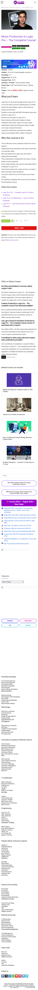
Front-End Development (8, 681)
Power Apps (10, 903)
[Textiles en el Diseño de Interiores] (19, 405)
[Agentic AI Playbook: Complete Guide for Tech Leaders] (19, 380)
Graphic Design (5, 718)
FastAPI (3, 730)
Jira (7, 831)
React (3, 687)
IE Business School (6, 767)
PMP (2, 790)
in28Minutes (5, 856)
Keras (5, 727)
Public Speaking (6, 940)
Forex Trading (5, 893)
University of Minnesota (8, 747)
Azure (6, 801)
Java (2, 812)
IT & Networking (6, 919)
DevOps (4, 792)
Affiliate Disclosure (6, 957)
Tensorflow (13, 725)
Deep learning (5, 725)
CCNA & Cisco (5, 785)
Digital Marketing (6, 719)
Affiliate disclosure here (12, 240)
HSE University (5, 759)
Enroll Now (19, 228)
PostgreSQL (11, 686)
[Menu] (2, 2)
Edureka (28, 625)
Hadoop (12, 703)
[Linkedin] (23, 976)
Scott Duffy (4, 850)
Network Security (6, 924)
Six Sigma (10, 790)
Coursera (10, 620)
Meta (2, 755)
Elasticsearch (5, 803)
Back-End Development (8, 682)
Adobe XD (4, 716)
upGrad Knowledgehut (7, 965)
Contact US (16, 987)
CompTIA (4, 787)
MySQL (11, 684)
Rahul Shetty (5, 863)
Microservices (5, 804)
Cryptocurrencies (6, 897)
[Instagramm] (9, 976)
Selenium (4, 830)
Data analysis (5, 697)
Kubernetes (9, 798)
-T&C (34, 987)
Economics (4, 890)
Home (2, 7)
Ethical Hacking (5, 922)
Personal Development (9, 929)
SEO (13, 719)
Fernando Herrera (6, 871)
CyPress (9, 830)
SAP (2, 908)
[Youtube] (16, 976)
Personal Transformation (8, 936)
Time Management (7, 933)
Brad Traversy (5, 853)
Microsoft (4, 770)
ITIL (6, 790)
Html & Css (4, 711)
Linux (2, 909)
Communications (6, 941)
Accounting (4, 889)
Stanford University (7, 750)
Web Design (5, 707)
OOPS (3, 817)
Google (3, 788)
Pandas (3, 700)
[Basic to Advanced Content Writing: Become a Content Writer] (19, 428)
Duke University (5, 762)
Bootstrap (8, 713)
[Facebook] (2, 976)
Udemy (23, 48)
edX (10, 625)
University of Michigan (7, 764)
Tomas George (16, 48)
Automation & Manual (7, 828)
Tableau (3, 904)
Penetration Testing (7, 926)
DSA (2, 815)
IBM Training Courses (7, 749)
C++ (6, 812)
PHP (2, 814)
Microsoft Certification (7, 783)
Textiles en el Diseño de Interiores (14, 414)
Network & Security (8, 915)
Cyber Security (5, 921)
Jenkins (3, 796)
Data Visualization (15, 697)
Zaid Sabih (4, 870)
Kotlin (3, 819)
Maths (8, 730)
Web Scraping (5, 826)
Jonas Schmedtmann (7, 867)
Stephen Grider (5, 873)
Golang (7, 820)
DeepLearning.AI (6, 769)
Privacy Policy (29, 987)
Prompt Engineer (12, 729)
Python (3, 702)
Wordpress (4, 714)
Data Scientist (6, 691)
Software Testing (7, 822)
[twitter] (6, 976)
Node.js (3, 689)
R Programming (6, 734)
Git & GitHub (4, 684)
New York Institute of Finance (9, 754)
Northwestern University (8, 745)
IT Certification (6, 778)
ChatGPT (4, 729)
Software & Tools (7, 899)
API (10, 833)
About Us (4, 952)
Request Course (6, 955)
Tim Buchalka (5, 851)
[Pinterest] (19, 976)
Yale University (5, 744)
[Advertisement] (19, 260)
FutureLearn (28, 620)
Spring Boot (14, 689)
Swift (3, 820)
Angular (7, 687)
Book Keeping (5, 895)
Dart (6, 819)
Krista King (4, 875)
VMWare (3, 911)
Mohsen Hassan (6, 855)
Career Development (7, 935)
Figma (9, 716)
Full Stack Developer (8, 677)
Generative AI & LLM (7, 732)
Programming (6, 808)
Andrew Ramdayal (6, 865)
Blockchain (15, 897)
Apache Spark (5, 703)
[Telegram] (26, 976)
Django (8, 689)
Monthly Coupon (11, 357)
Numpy (8, 700)
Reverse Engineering (7, 927)
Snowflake (4, 906)
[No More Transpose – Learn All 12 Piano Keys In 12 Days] (19, 453)
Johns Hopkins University (8, 760)
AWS (2, 801)
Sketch (14, 716)
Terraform (4, 799)
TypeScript (7, 814)
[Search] (35, 2)
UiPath (3, 831)
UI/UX (3, 713)
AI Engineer (5, 721)
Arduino (9, 911)
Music (14, 45)
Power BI (4, 903)
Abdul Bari (4, 858)
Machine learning (6, 695)
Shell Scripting (9, 909)
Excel (8, 904)
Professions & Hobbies (23, 45)
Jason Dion (4, 848)
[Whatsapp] (13, 976)
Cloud (10, 801)
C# (8, 812)
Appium (3, 835)
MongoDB (4, 686)
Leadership (4, 938)
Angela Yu (4, 845)
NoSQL (6, 698)
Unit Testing (4, 833)
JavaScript (11, 711)
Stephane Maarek (6, 846)
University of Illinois (6, 752)
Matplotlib (14, 700)
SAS (7, 702)
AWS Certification (6, 782)
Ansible (10, 799)
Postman (9, 835)
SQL (2, 698)
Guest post (4, 953)
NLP (2, 727)
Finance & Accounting (9, 885)
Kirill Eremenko (5, 868)
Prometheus (13, 803)
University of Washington (8, 765)
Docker (3, 798)
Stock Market (5, 892)
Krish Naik (4, 862)
